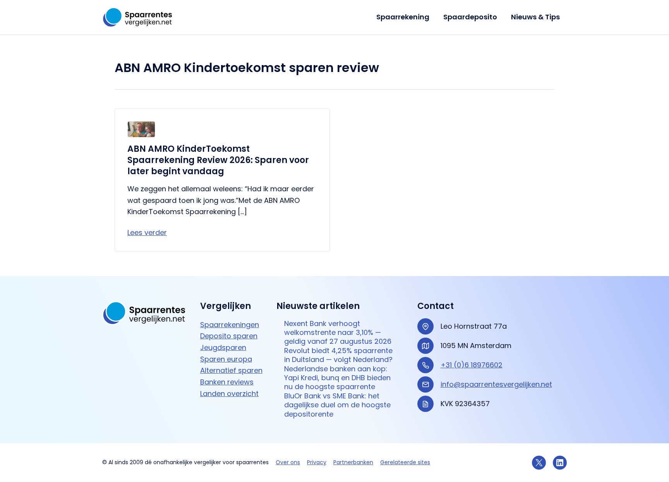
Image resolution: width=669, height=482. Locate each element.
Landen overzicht (229, 393)
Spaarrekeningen (229, 324)
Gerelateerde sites (405, 462)
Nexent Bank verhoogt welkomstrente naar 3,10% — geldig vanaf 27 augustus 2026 (337, 332)
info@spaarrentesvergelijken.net (496, 384)
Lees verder (147, 232)
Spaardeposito (470, 17)
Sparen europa (226, 359)
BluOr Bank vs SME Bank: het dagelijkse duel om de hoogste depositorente (337, 405)
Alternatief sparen (231, 370)
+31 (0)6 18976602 (472, 365)
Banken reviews (227, 382)
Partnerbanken (353, 462)
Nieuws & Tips (535, 17)
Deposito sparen (228, 336)
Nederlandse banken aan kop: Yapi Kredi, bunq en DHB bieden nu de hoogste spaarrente (337, 377)
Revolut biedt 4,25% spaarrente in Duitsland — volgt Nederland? (338, 355)
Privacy (316, 462)
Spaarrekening (402, 17)
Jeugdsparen (223, 347)
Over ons (288, 462)
